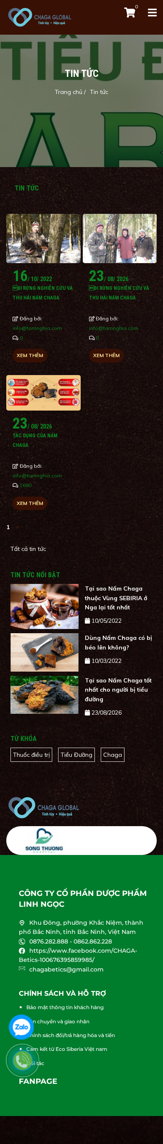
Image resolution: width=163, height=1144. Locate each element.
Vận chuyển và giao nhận (57, 1021)
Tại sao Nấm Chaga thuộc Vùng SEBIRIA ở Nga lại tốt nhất (116, 598)
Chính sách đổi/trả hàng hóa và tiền (70, 1035)
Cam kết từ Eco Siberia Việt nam (66, 1049)
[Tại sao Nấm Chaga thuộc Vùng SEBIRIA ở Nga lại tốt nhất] (44, 606)
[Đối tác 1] (44, 840)
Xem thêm (30, 355)
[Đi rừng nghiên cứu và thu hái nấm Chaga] (43, 238)
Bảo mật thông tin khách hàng (65, 1007)
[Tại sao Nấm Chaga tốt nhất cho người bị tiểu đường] (44, 695)
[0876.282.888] (27, 1065)
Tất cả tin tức (28, 549)
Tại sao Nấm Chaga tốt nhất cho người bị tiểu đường (118, 690)
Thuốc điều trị (31, 754)
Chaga (112, 754)
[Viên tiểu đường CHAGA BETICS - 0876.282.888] (81, 807)
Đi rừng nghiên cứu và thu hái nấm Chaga (43, 292)
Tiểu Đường (76, 754)
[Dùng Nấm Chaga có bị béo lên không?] (44, 652)
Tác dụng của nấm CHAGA (35, 440)
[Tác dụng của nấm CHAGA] (43, 393)
